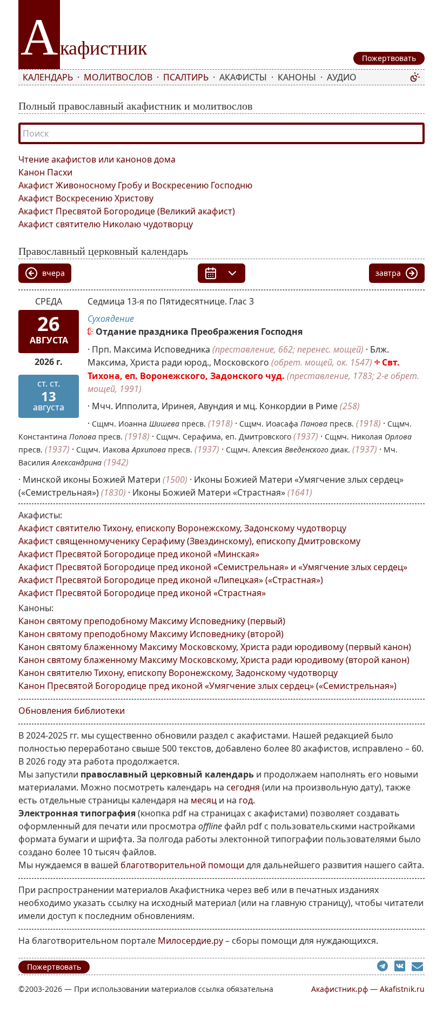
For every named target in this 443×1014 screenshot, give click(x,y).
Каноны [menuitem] (297, 77)
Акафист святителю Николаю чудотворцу (105, 224)
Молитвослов (118, 77)
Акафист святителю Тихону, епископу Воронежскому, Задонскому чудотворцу (182, 528)
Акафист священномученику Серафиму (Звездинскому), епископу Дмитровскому (189, 541)
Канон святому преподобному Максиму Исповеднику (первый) (151, 621)
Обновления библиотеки (71, 710)
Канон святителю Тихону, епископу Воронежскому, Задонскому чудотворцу (178, 673)
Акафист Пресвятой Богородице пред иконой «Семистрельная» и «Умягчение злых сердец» (212, 567)
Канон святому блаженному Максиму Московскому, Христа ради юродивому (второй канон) (214, 660)
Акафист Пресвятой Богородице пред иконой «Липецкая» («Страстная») (170, 580)
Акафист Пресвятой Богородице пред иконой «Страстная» (142, 593)
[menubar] (214, 77)
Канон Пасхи (45, 172)
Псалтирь (186, 77)
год (246, 800)
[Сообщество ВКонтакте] (403, 968)
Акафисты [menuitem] (243, 77)
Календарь (48, 77)
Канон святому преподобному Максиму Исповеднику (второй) (151, 634)
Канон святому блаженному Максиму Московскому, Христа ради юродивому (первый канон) (214, 647)
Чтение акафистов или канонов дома (97, 159)
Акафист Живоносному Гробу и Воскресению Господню (135, 185)
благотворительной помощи (182, 865)
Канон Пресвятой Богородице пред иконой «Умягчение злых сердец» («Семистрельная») (207, 686)
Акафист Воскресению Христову (85, 198)
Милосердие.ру (190, 941)
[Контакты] (418, 968)
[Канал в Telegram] (385, 968)
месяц (204, 800)
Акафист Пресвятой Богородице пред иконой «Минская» (138, 554)
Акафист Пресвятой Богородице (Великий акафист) (126, 211)
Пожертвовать (54, 967)
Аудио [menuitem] (342, 77)
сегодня (243, 787)
